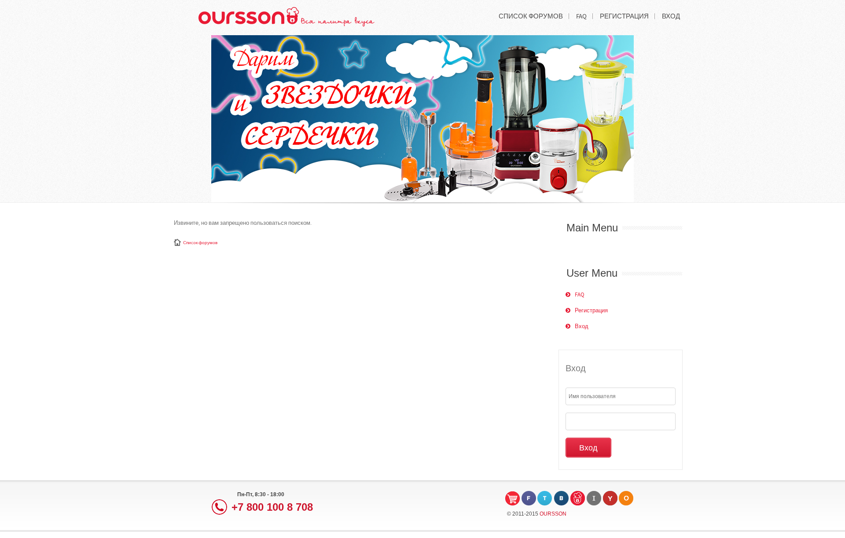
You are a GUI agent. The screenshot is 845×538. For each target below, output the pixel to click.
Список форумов (200, 243)
